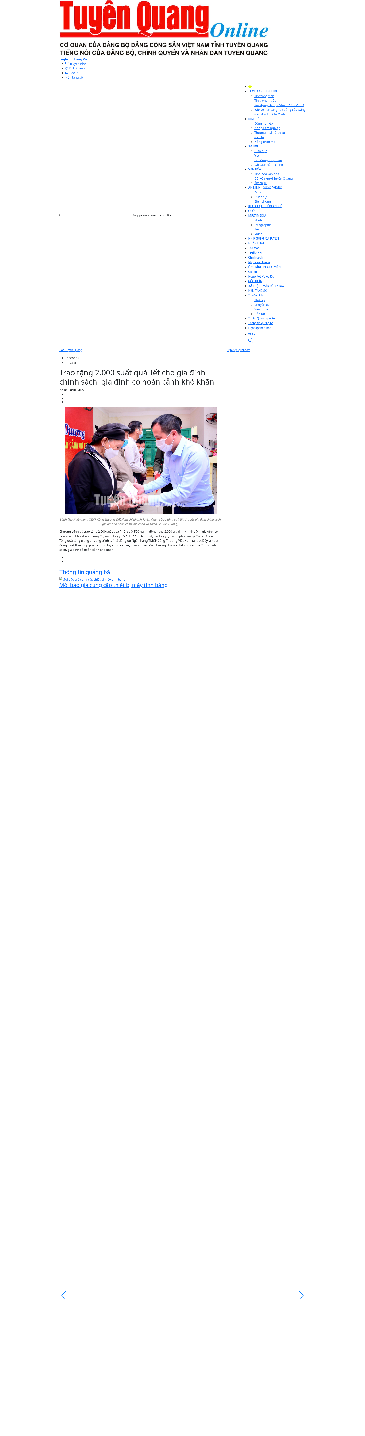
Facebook (72, 358)
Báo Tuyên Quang (70, 350)
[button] (277, 334)
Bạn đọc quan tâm (238, 350)
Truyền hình (78, 64)
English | (66, 59)
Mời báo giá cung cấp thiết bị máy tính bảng (113, 584)
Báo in (74, 73)
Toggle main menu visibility (152, 215)
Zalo (73, 363)
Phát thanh (76, 68)
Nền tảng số (74, 77)
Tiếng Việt (81, 59)
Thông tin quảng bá (84, 572)
